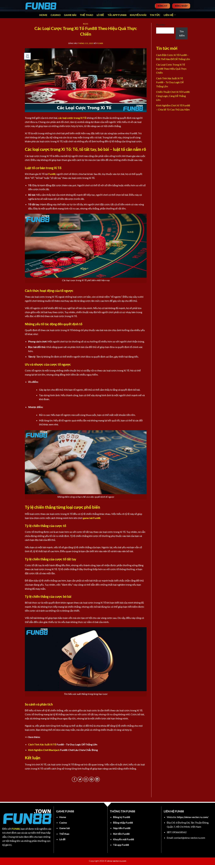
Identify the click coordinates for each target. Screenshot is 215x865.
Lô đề (100, 14)
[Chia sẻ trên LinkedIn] (97, 779)
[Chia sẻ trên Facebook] (74, 779)
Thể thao (86, 14)
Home (43, 14)
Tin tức (155, 14)
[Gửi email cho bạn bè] (85, 779)
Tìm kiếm (160, 24)
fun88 (100, 43)
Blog (85, 24)
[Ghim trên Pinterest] (91, 779)
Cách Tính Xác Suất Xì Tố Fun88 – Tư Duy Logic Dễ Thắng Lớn (170, 82)
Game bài (70, 14)
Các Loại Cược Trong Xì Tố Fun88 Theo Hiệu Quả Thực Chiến (171, 68)
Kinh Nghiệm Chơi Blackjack (44, 749)
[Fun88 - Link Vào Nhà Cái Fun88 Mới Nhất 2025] (40, 5)
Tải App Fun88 (117, 14)
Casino (56, 14)
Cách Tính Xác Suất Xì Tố (42, 744)
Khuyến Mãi (138, 14)
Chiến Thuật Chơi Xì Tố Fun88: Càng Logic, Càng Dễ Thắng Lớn (173, 95)
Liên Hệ (168, 14)
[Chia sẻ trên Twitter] (80, 779)
